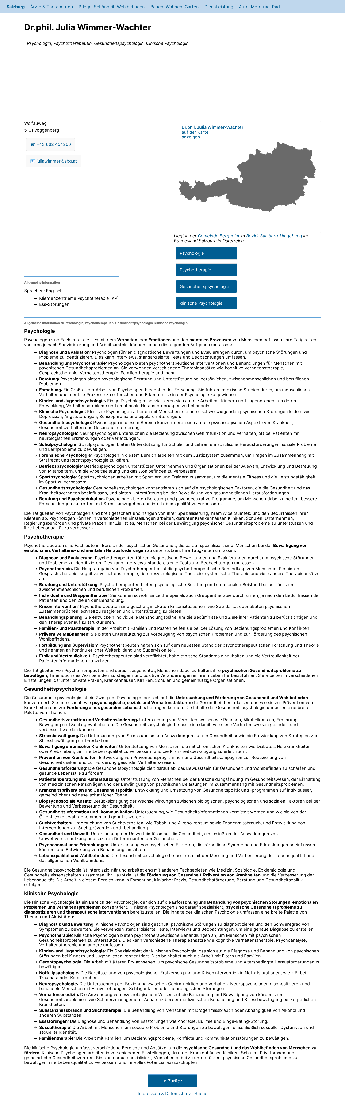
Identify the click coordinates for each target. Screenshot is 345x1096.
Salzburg (16, 6)
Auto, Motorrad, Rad (259, 6)
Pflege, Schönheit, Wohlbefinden (112, 6)
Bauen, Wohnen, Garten (174, 6)
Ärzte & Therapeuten (51, 6)
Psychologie (192, 253)
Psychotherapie (195, 269)
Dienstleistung (218, 6)
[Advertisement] (172, 84)
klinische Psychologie (201, 303)
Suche (201, 1093)
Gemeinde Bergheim (219, 235)
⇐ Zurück (172, 1080)
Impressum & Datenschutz (164, 1093)
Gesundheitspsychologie (204, 286)
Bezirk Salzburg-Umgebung (274, 235)
